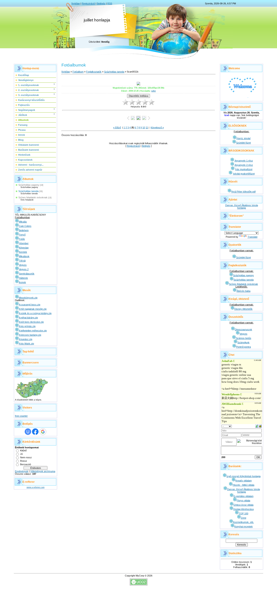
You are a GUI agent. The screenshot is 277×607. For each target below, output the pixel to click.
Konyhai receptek (243, 526)
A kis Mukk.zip (26, 343)
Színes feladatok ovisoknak (32, 197)
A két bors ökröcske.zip (31, 322)
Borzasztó (25, 464)
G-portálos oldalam (243, 496)
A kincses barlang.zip (30, 335)
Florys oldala (243, 500)
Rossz (23, 461)
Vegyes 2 (24, 269)
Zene (243, 518)
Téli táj (22, 260)
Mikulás (23, 221)
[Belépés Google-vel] (42, 431)
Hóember (24, 243)
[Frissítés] (256, 426)
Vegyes (23, 265)
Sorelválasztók (26, 273)
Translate (253, 237)
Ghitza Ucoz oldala (243, 505)
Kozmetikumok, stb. (243, 522)
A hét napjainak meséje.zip (33, 309)
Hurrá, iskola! (244, 138)
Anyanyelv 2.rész (244, 165)
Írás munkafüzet (243, 169)
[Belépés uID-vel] (28, 431)
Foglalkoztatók (93, 71)
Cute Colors (25, 226)
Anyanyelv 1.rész (244, 160)
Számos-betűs (243, 338)
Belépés (101, 3)
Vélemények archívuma (42, 471)
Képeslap (24, 247)
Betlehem (24, 230)
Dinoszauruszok (243, 329)
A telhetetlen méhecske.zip (33, 330)
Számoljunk (243, 342)
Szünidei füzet (243, 142)
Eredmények (21, 471)
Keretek (23, 252)
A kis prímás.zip (27, 326)
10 (143, 127)
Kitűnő (23, 450)
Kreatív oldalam (243, 480)
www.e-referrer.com (36, 487)
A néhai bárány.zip (28, 317)
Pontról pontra (243, 346)
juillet (153, 91)
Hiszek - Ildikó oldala (243, 485)
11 (147, 127)
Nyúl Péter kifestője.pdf (243, 191)
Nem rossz (26, 457)
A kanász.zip (25, 339)
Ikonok (22, 282)
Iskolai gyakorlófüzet (244, 173)
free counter (21, 416)
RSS (109, 3)
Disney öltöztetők (243, 309)
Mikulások (24, 256)
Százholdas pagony (28, 185)
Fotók (22, 239)
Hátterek (23, 278)
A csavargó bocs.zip (29, 304)
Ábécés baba (243, 291)
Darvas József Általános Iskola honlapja (241, 206)
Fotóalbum (78, 71)
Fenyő (22, 234)
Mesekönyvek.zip (28, 297)
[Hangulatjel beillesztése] (260, 426)
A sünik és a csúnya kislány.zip (35, 313)
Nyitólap (75, 3)
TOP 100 (243, 513)
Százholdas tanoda (28, 191)
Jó (21, 454)
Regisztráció (88, 3)
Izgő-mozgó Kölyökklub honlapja (244, 476)
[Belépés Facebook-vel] (35, 431)
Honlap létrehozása (243, 509)
